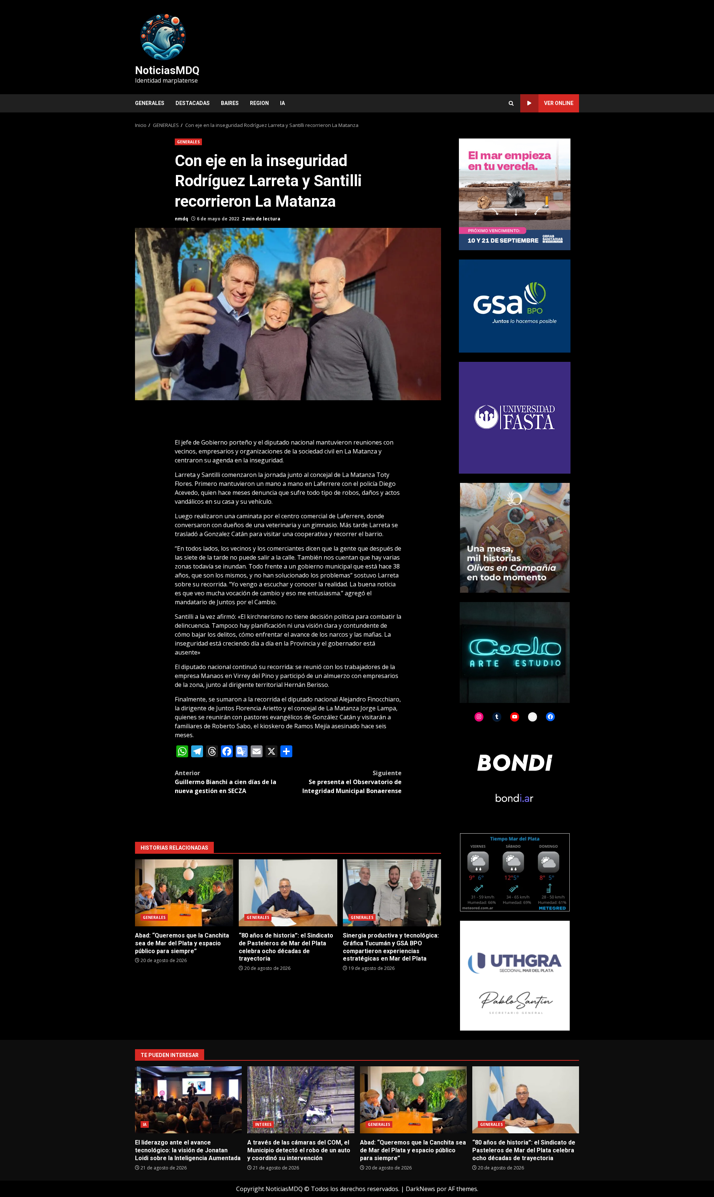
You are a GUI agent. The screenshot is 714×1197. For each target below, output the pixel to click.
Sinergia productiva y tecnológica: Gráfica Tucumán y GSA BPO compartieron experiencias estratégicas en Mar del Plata (392, 892)
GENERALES (149, 103)
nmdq (181, 219)
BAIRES (230, 103)
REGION (259, 103)
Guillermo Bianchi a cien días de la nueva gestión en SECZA (225, 782)
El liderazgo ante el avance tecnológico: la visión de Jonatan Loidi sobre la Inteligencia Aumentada (188, 1099)
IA (282, 103)
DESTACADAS (193, 103)
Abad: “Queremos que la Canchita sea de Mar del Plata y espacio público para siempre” (184, 892)
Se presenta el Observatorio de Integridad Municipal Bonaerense (352, 782)
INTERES (263, 1124)
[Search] (511, 103)
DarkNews (420, 1189)
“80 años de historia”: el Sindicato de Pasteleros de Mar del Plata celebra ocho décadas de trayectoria (288, 892)
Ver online (558, 103)
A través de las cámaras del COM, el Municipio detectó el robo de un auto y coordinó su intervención (300, 1099)
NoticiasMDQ (167, 70)
